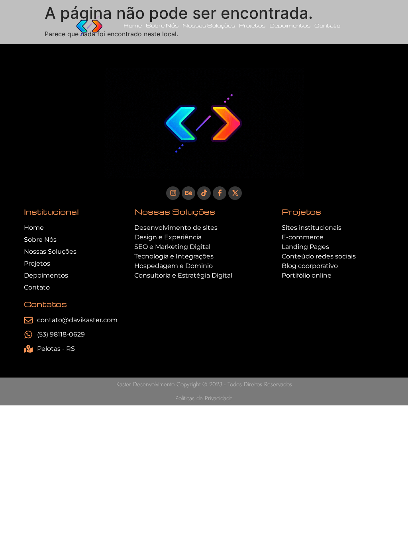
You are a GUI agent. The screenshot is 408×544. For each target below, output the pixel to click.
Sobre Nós (162, 25)
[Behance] (188, 193)
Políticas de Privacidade (204, 398)
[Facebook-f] (219, 193)
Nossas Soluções (208, 25)
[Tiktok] (204, 193)
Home (133, 25)
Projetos (252, 25)
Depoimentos (289, 25)
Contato (327, 25)
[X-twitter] (235, 193)
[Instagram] (173, 193)
